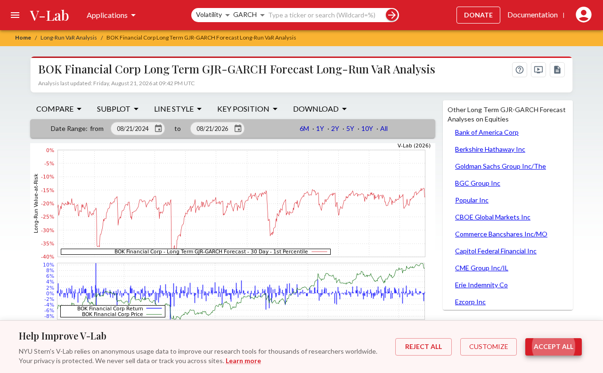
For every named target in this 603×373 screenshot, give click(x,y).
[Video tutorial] (538, 69)
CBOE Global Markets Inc (492, 217)
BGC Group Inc (477, 183)
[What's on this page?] (519, 69)
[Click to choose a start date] (158, 128)
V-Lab (49, 15)
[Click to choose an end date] (237, 128)
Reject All (423, 346)
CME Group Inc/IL (481, 268)
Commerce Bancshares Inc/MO (501, 234)
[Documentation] (557, 69)
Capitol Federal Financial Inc (496, 251)
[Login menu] (582, 15)
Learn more (243, 361)
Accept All (553, 346)
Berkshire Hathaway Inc (490, 149)
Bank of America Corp (487, 132)
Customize (488, 346)
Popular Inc (472, 200)
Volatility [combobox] (209, 14)
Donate (478, 15)
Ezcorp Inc (470, 302)
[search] (392, 15)
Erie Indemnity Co (481, 285)
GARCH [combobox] (245, 14)
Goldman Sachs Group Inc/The (500, 166)
